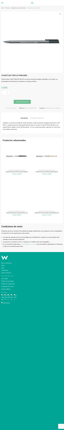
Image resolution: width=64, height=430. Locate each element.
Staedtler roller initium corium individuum (47, 212)
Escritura (7, 8)
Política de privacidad (7, 281)
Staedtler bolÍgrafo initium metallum (17, 212)
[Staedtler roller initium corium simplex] (16, 156)
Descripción (24, 118)
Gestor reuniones (6, 273)
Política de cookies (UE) (8, 284)
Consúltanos (4, 270)
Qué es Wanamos (6, 263)
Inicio (2, 8)
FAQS (2, 265)
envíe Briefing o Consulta (28, 244)
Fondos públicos (6, 289)
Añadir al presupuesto (22, 102)
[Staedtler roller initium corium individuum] (46, 196)
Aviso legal (4, 278)
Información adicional (36, 118)
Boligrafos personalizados (18, 8)
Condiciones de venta (7, 286)
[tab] (24, 116)
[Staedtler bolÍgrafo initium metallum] (16, 196)
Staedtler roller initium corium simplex (17, 171)
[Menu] (3, 3)
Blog (2, 268)
